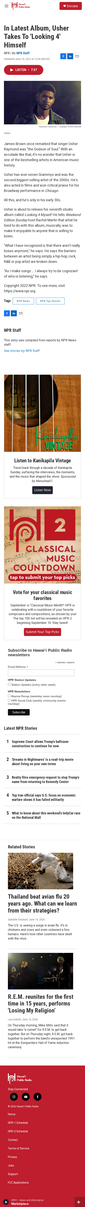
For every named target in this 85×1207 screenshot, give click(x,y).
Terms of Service (18, 1148)
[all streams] (80, 1202)
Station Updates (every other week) (33, 684)
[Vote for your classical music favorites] (42, 545)
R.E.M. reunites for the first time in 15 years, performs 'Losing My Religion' (40, 1003)
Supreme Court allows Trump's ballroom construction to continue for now (40, 743)
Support (13, 1174)
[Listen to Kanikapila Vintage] (42, 413)
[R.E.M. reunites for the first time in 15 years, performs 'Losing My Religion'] (40, 971)
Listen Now (42, 490)
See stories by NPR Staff (22, 350)
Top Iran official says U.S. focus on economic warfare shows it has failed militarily (44, 797)
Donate (72, 6)
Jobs (11, 1165)
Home (11, 1114)
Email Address (18, 667)
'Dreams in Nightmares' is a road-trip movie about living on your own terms (43, 761)
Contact (13, 1139)
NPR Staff (23, 53)
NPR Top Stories (50, 301)
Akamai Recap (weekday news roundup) (36, 696)
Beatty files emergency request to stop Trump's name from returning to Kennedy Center (45, 779)
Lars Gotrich (14, 1019)
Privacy (12, 1157)
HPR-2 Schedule (18, 1131)
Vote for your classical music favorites (42, 595)
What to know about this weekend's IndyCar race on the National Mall (46, 815)
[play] (6, 1202)
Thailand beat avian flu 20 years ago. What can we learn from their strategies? (42, 903)
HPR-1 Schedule (18, 1122)
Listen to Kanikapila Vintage (42, 461)
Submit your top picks (42, 632)
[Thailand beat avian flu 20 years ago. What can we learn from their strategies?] (40, 871)
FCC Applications (18, 1182)
